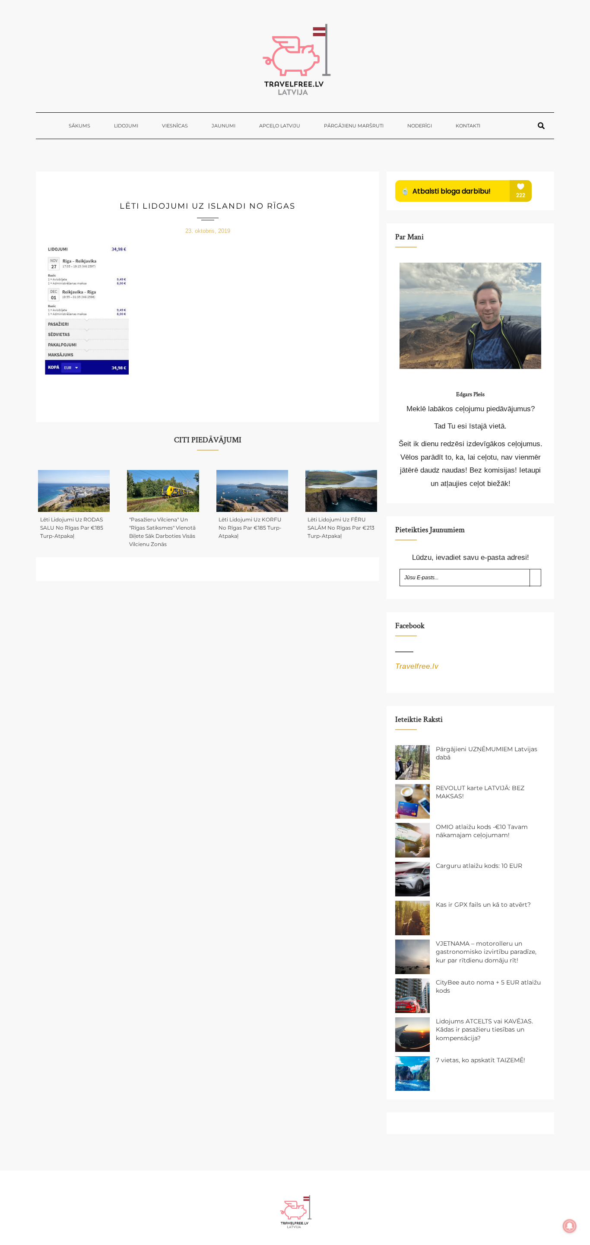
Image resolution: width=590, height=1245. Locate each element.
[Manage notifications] (570, 1226)
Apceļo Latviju (279, 126)
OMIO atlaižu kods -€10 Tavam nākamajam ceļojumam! (482, 831)
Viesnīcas (175, 126)
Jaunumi (223, 126)
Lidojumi (126, 126)
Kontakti (468, 126)
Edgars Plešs (470, 394)
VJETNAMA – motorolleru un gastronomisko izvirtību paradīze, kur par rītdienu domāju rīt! (486, 952)
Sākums (79, 126)
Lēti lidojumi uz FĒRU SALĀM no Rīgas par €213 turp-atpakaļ (341, 527)
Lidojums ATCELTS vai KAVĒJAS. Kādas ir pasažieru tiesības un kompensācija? (484, 1029)
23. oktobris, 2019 (207, 231)
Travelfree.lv (416, 666)
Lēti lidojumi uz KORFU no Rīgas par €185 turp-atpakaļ (250, 527)
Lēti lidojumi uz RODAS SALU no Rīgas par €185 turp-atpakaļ (71, 527)
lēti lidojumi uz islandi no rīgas (207, 206)
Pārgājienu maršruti (354, 126)
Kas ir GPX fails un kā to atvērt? (483, 904)
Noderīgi (419, 126)
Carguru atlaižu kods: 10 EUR (479, 866)
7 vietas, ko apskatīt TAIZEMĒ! (480, 1060)
